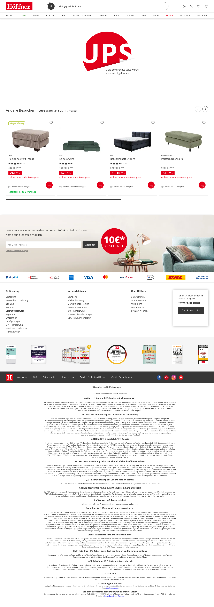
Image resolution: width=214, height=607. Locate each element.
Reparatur (11, 314)
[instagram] (173, 377)
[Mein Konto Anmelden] (191, 6)
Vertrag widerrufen (15, 310)
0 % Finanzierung (14, 324)
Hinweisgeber (67, 377)
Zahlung (10, 303)
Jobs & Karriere (138, 300)
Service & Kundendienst (17, 328)
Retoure (10, 307)
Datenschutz (49, 377)
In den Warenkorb (49, 185)
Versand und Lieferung (17, 300)
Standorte (72, 296)
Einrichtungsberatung (78, 303)
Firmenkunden (13, 331)
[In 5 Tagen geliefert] (16, 124)
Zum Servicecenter (191, 310)
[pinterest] (166, 377)
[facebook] (159, 377)
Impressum (21, 377)
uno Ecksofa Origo (66, 194)
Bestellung (11, 296)
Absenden (90, 244)
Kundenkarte (137, 307)
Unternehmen (138, 296)
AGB (35, 377)
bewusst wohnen (139, 310)
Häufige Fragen (13, 321)
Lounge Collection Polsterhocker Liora (177, 194)
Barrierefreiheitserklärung (93, 377)
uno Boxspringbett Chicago (121, 194)
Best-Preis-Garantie (77, 307)
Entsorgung (11, 317)
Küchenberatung (76, 300)
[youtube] (181, 377)
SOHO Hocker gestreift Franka (20, 194)
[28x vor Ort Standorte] (184, 6)
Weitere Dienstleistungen (80, 314)
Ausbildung (136, 303)
